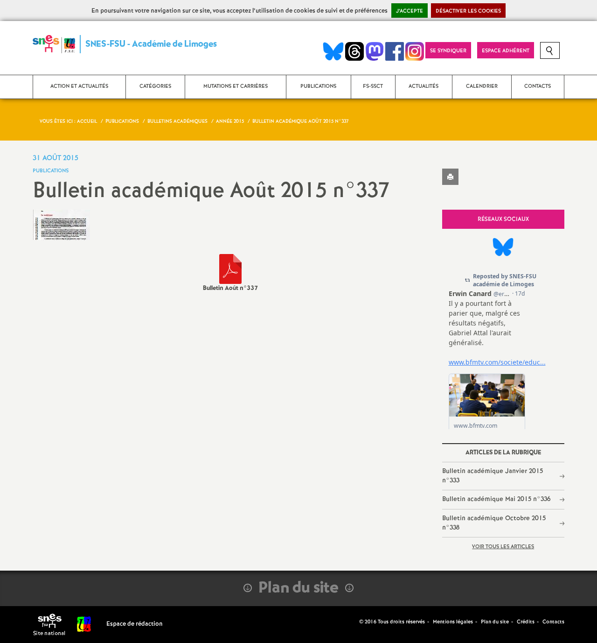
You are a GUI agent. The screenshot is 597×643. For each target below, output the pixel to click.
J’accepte (409, 11)
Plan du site (495, 622)
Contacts (553, 622)
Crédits (526, 622)
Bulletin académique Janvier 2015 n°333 (492, 475)
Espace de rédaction (134, 624)
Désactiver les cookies (468, 11)
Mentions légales (453, 622)
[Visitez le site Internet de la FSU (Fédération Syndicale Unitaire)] (84, 624)
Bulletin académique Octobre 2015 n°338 (494, 523)
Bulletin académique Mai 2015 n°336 (496, 499)
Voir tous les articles (503, 547)
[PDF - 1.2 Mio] (230, 269)
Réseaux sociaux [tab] (503, 219)
